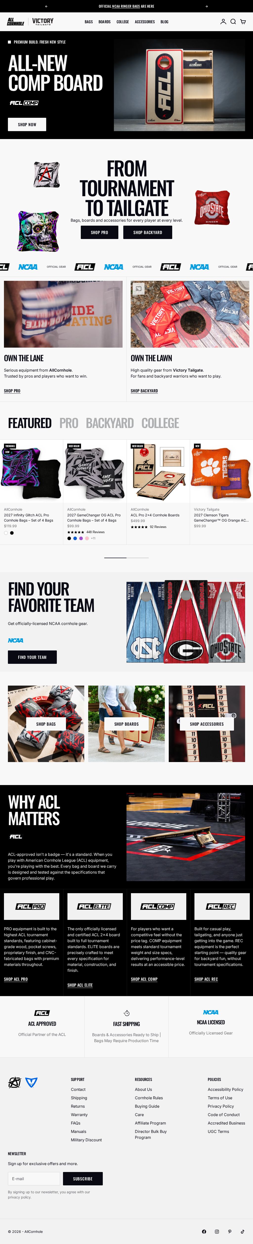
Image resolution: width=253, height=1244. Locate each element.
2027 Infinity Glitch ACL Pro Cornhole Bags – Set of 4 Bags (28, 517)
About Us (143, 1089)
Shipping (79, 1097)
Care (139, 1114)
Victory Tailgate (206, 509)
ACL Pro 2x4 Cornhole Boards (155, 515)
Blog (164, 21)
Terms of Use (220, 1097)
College (123, 21)
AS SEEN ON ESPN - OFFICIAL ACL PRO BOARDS (126, 6)
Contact (78, 1089)
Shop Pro (12, 391)
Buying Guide (147, 1106)
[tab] (29, 423)
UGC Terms (218, 1131)
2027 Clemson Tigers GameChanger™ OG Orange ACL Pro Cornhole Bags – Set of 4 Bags (221, 518)
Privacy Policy (221, 1106)
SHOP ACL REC (206, 979)
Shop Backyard (144, 391)
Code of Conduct (224, 1114)
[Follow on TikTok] (242, 1231)
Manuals (78, 1131)
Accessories (145, 21)
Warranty (79, 1114)
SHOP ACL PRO (16, 979)
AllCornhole (13, 509)
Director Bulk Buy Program (151, 1134)
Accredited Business (226, 1123)
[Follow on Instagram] (216, 1231)
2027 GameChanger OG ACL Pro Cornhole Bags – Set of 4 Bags (94, 517)
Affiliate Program (150, 1123)
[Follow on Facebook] (204, 1231)
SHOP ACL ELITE (80, 985)
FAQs (75, 1123)
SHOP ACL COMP (144, 979)
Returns (78, 1106)
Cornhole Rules (149, 1097)
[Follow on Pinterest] (229, 1231)
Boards (105, 21)
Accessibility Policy (225, 1089)
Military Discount (86, 1139)
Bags (89, 21)
